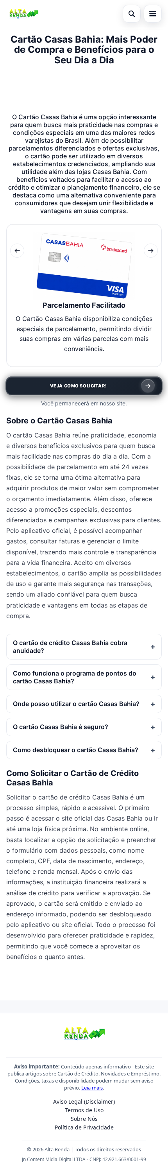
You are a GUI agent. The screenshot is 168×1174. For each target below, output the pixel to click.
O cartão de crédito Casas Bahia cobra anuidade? (70, 646)
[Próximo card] (151, 251)
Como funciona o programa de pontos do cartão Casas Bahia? (74, 677)
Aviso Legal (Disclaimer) (84, 1101)
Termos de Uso (84, 1110)
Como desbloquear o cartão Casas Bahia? (75, 750)
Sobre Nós (84, 1118)
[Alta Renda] (23, 13)
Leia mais (92, 1087)
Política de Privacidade (84, 1127)
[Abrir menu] (153, 14)
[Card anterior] (17, 251)
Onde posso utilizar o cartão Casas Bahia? (76, 704)
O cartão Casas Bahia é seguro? (60, 727)
